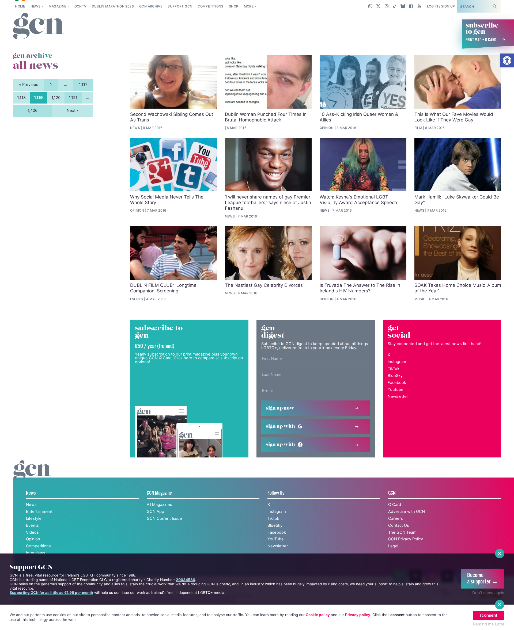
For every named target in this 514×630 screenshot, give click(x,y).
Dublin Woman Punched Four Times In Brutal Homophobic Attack (266, 117)
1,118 (21, 97)
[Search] (494, 6)
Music (420, 299)
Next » (73, 110)
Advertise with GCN (406, 511)
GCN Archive (150, 6)
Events (136, 299)
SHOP (233, 6)
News (35, 6)
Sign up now (280, 408)
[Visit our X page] (378, 6)
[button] (507, 60)
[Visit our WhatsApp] (370, 6)
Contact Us (398, 525)
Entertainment (39, 511)
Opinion (327, 128)
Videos (32, 532)
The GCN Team (402, 532)
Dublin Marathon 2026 (113, 6)
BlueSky (395, 375)
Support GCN (180, 6)
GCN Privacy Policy (405, 539)
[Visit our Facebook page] (411, 6)
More (249, 6)
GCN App (155, 511)
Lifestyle (33, 518)
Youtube (395, 389)
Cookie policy (318, 615)
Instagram (397, 361)
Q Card (394, 504)
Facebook (397, 382)
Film (418, 128)
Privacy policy (357, 615)
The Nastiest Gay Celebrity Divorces (264, 285)
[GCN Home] (39, 26)
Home (20, 6)
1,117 (83, 84)
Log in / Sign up (441, 6)
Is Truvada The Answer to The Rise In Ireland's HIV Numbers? (360, 287)
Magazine (57, 6)
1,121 (73, 97)
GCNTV (80, 6)
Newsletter (398, 396)
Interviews (35, 553)
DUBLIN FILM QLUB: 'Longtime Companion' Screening (163, 287)
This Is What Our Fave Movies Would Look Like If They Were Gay (453, 117)
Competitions (210, 6)
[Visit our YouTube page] (419, 6)
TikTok (393, 368)
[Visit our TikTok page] (394, 6)
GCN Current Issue (164, 518)
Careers (395, 518)
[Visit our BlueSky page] (402, 6)
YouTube (275, 539)
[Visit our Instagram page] (386, 6)
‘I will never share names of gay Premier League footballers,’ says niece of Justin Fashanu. (268, 202)
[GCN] (32, 475)
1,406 (32, 110)
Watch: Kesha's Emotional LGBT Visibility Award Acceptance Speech (358, 199)
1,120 (56, 97)
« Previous (28, 84)
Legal (393, 546)
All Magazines (159, 504)
